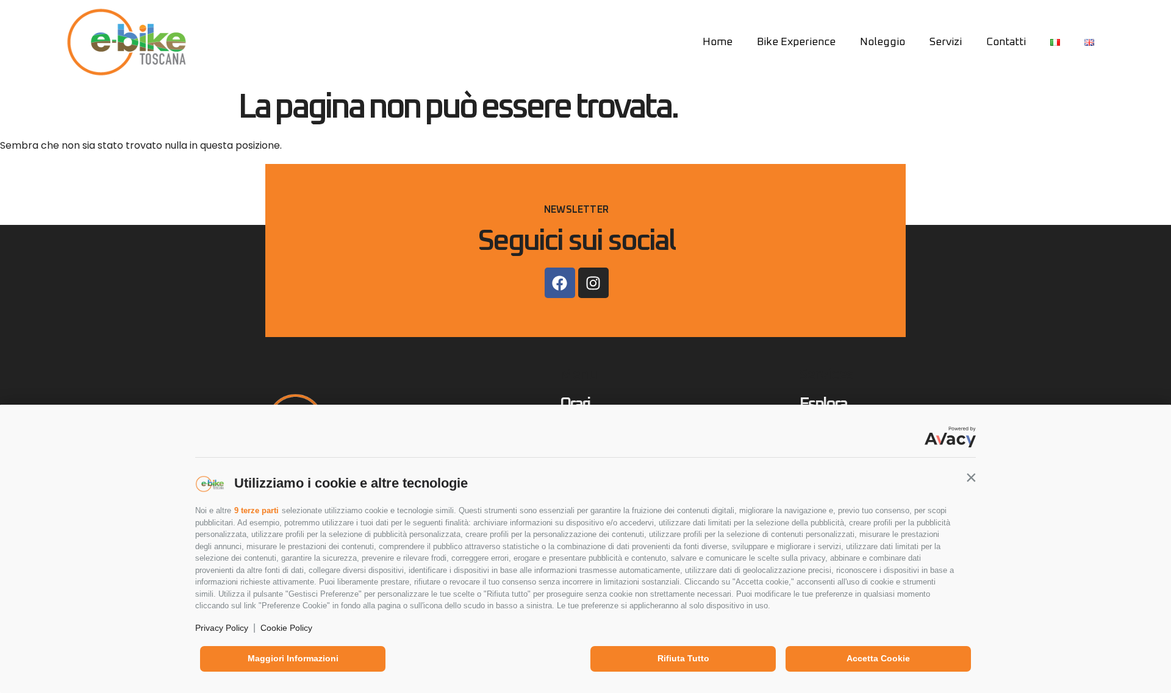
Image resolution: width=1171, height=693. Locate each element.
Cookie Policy (286, 628)
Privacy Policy (221, 628)
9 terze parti (256, 510)
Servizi (945, 42)
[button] (971, 477)
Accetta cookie (878, 658)
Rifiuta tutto (683, 658)
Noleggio (882, 42)
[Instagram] (593, 283)
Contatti (1006, 42)
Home (717, 42)
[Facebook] (560, 283)
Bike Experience (796, 42)
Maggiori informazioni (293, 658)
